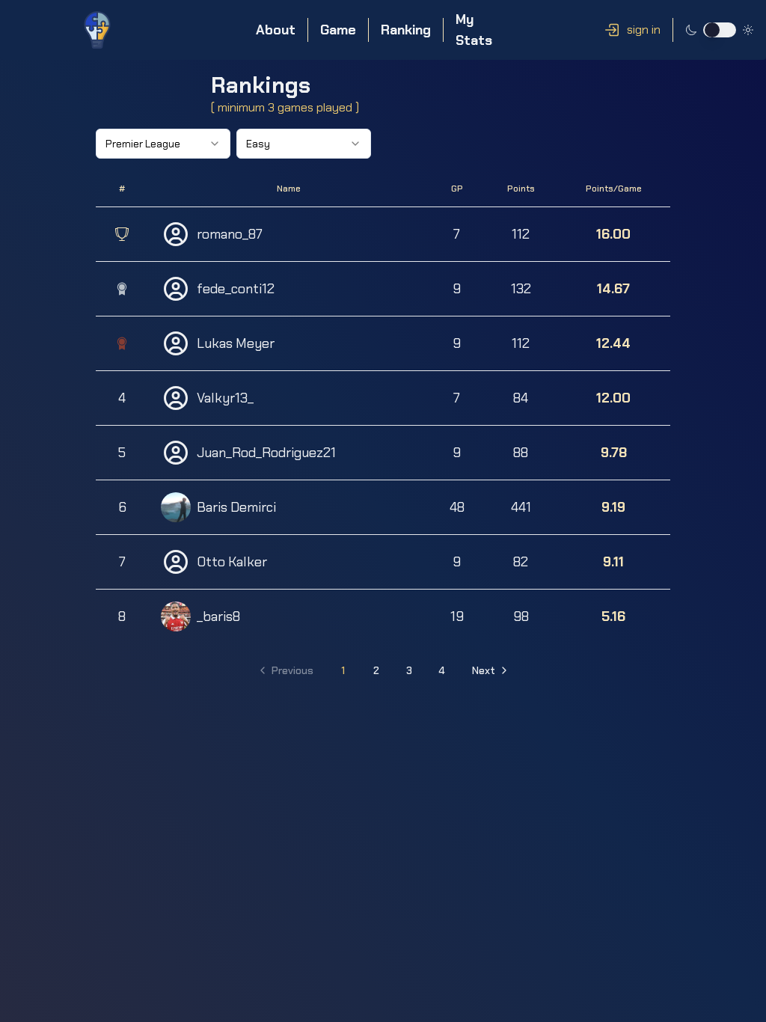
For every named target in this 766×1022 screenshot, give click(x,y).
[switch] (719, 29)
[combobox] (163, 144)
